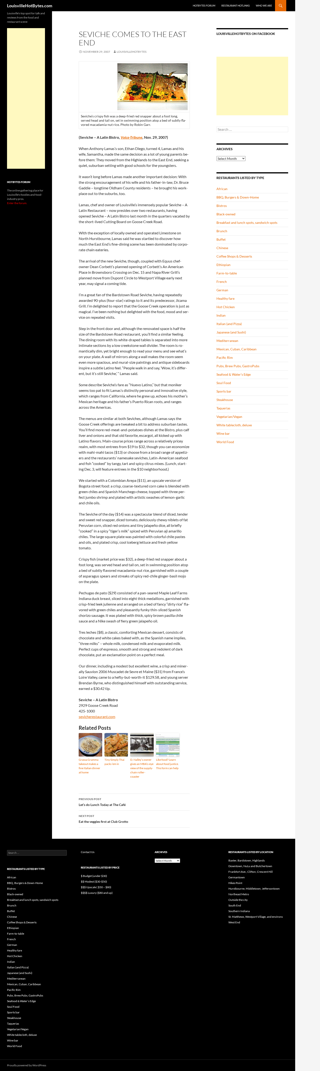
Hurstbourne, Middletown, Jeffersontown (254, 888)
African (221, 189)
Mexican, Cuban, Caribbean (236, 349)
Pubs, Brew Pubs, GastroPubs (237, 366)
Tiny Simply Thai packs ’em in (114, 762)
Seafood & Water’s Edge (233, 374)
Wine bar (223, 433)
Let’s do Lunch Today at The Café (102, 802)
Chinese (222, 248)
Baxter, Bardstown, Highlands (246, 860)
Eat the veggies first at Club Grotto (103, 819)
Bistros (221, 206)
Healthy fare (225, 298)
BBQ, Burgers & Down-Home (237, 197)
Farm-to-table (226, 273)
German (222, 290)
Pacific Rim (224, 357)
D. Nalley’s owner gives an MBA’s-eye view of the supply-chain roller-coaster (141, 768)
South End (234, 905)
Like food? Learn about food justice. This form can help (167, 764)
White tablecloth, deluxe (234, 425)
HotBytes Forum (204, 5)
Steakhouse (224, 400)
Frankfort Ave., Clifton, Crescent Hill (250, 871)
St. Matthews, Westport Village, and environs (255, 916)
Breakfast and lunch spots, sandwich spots (246, 223)
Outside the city (238, 900)
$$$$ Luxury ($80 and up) (97, 893)
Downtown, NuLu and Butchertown (250, 866)
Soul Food (223, 383)
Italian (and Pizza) (229, 324)
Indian (221, 315)
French (221, 282)
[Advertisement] (252, 86)
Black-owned (225, 214)
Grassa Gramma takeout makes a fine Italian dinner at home (89, 766)
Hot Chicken (225, 307)
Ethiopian (223, 265)
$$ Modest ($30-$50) (94, 881)
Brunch (221, 231)
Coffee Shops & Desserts (234, 256)
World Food (225, 442)
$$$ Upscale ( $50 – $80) (96, 887)
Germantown (236, 877)
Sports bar (223, 391)
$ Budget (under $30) (94, 876)
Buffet (221, 239)
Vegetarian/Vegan (229, 417)
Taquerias (223, 408)
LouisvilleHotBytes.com (29, 5)
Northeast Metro (238, 894)
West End (234, 922)
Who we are (264, 5)
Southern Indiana (239, 911)
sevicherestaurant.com (97, 716)
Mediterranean (227, 341)
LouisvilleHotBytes (131, 51)
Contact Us (87, 852)
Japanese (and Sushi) (231, 332)
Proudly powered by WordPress (26, 1065)
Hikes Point (235, 883)
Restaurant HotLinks (235, 5)
